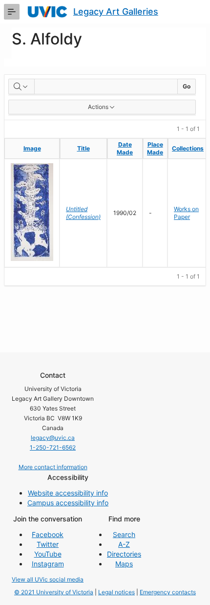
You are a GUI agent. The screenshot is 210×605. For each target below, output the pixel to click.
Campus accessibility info (67, 502)
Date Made (125, 148)
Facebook (47, 534)
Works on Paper (186, 212)
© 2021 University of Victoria (53, 592)
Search (124, 534)
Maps (124, 564)
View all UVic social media (48, 579)
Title (83, 148)
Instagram (48, 564)
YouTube (48, 554)
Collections (188, 148)
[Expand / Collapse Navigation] (12, 12)
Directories (124, 554)
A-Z (124, 544)
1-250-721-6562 (53, 447)
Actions (98, 106)
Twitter (48, 544)
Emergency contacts (168, 592)
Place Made (155, 148)
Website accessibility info (68, 493)
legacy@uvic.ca (53, 437)
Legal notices (116, 592)
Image (32, 148)
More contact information (53, 467)
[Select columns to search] (21, 86)
